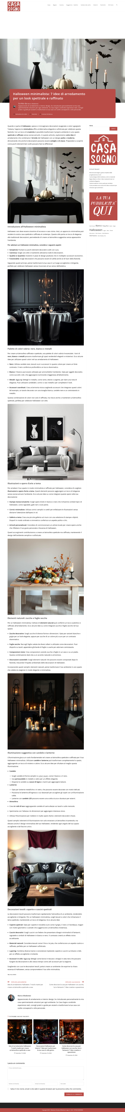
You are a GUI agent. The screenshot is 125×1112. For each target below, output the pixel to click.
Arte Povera (92, 226)
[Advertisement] (62, 25)
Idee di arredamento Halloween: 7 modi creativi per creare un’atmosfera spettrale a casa (20, 1048)
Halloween (13, 974)
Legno (104, 230)
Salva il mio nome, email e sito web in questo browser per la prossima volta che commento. (45, 1089)
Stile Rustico (93, 236)
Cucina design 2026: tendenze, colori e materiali (102, 177)
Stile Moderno (105, 233)
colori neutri (43, 776)
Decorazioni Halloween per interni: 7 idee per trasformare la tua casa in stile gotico (45, 1048)
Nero (108, 230)
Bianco (99, 225)
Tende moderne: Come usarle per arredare (100, 183)
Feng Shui (105, 226)
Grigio (114, 226)
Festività (34, 114)
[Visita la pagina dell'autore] (11, 998)
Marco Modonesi (32, 104)
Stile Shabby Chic (102, 235)
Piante (111, 230)
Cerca (91, 125)
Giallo (110, 226)
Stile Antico (92, 233)
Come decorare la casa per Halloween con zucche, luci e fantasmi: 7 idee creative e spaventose (71, 1049)
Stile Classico (98, 233)
